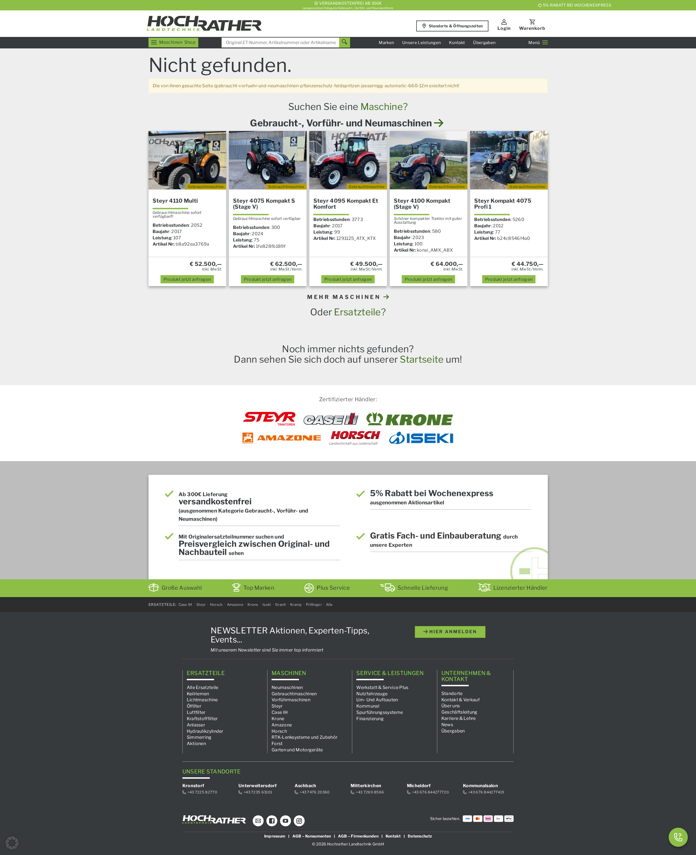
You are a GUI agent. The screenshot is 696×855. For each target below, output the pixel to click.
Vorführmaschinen (291, 699)
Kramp (296, 604)
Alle (329, 604)
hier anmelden (452, 631)
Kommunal (367, 706)
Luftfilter (196, 712)
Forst (277, 743)
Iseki (267, 604)
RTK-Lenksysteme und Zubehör (304, 737)
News (447, 724)
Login (504, 28)
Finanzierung (370, 718)
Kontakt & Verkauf (460, 699)
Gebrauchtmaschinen (294, 693)
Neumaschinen (287, 687)
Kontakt (457, 42)
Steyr (201, 604)
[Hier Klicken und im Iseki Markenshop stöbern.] (421, 438)
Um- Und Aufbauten (377, 699)
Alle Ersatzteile (203, 687)
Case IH (185, 604)
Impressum (275, 836)
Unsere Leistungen (421, 42)
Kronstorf (193, 785)
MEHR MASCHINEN (345, 297)
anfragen (187, 279)
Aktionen (196, 743)
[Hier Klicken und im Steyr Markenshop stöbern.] (269, 419)
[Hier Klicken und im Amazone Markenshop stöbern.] (281, 437)
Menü (534, 42)
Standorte (452, 693)
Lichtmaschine (202, 699)
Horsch (216, 604)
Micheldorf (419, 785)
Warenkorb (532, 28)
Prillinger (314, 604)
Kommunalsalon (480, 785)
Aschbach (305, 785)
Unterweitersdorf (257, 785)
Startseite (422, 359)
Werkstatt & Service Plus (382, 687)
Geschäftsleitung (459, 712)
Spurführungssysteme (379, 712)
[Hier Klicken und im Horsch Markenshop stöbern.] (354, 438)
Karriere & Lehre (458, 718)
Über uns (450, 705)
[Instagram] (299, 820)
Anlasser (196, 724)
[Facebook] (271, 820)
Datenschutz (420, 836)
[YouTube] (285, 820)
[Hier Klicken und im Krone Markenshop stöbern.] (409, 419)
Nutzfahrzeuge (372, 693)
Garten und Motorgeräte (297, 749)
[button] (12, 843)
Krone (252, 604)
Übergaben (484, 42)
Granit (280, 604)
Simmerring (199, 737)
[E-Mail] (258, 820)
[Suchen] (344, 42)
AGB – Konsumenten (311, 836)
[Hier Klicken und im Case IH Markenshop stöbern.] (331, 419)
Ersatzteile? (360, 312)
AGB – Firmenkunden (358, 836)
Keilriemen (198, 693)
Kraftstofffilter (202, 718)
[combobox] (286, 42)
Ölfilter (194, 706)
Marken (386, 42)
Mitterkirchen (366, 785)
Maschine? (384, 106)
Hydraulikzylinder (205, 731)
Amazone (235, 604)
